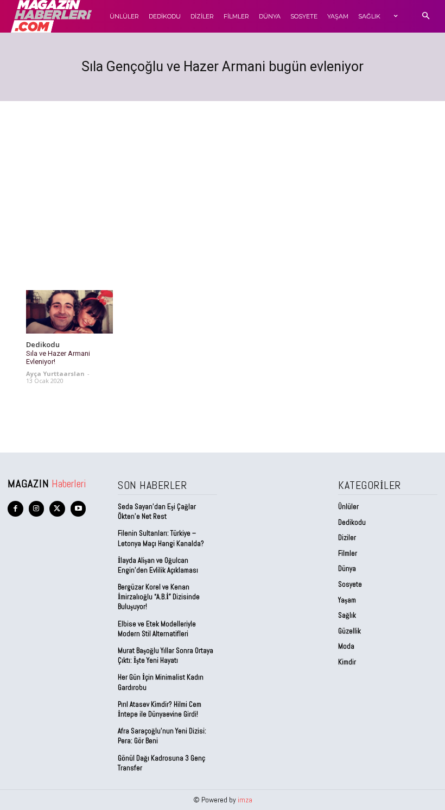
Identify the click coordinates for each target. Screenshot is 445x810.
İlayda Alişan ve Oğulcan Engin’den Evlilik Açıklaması (158, 565)
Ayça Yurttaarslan (55, 373)
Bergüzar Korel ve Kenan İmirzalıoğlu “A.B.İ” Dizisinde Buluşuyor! (159, 596)
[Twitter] (57, 509)
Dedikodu (43, 345)
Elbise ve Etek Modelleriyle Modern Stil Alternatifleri (157, 628)
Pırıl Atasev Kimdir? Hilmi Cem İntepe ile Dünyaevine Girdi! (159, 709)
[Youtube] (78, 509)
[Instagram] (36, 509)
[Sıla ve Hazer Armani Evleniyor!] (69, 312)
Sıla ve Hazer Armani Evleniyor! (58, 357)
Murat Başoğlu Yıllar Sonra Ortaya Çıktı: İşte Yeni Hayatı (165, 655)
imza (245, 800)
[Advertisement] (222, 182)
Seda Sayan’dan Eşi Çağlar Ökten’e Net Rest (157, 511)
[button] (426, 16)
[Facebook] (15, 509)
